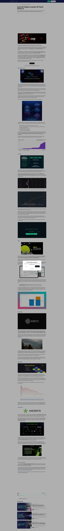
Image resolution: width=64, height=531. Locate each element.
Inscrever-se (37, 266)
